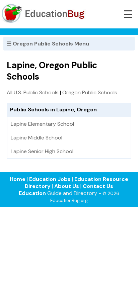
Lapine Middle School (36, 137)
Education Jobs (50, 179)
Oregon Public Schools (89, 92)
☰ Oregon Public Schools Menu (48, 43)
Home (17, 179)
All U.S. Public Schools (33, 92)
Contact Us (98, 186)
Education (32, 193)
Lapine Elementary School (42, 123)
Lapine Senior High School (42, 151)
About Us (66, 186)
